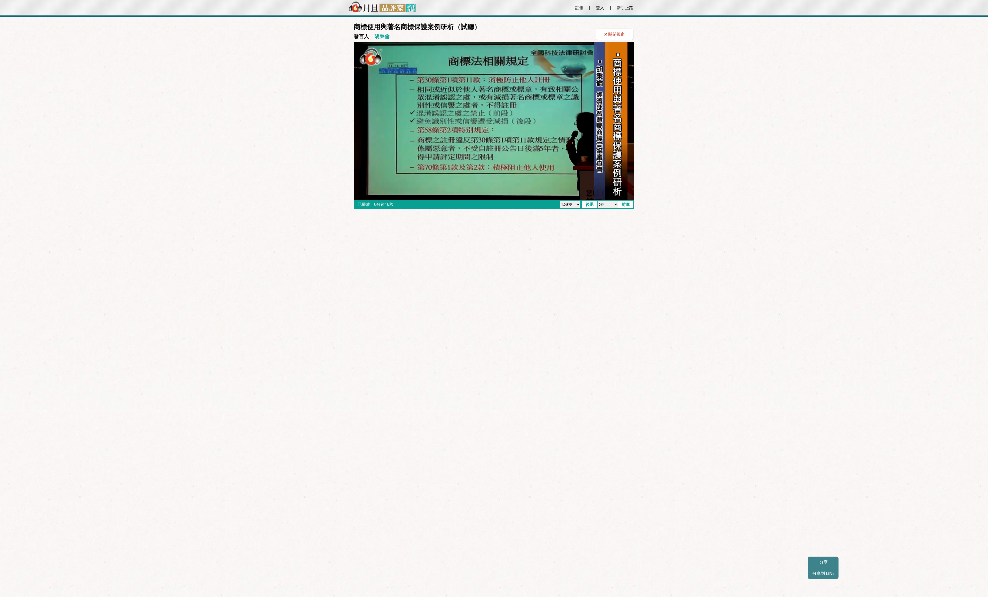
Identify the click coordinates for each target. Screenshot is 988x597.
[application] (494, 121)
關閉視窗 (616, 34)
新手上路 (625, 8)
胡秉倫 (382, 36)
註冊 (579, 8)
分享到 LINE (823, 573)
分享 (823, 562)
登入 (600, 8)
